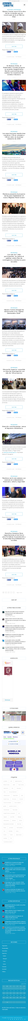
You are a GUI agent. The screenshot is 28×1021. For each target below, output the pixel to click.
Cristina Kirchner (7, 795)
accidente (5, 781)
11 (7, 993)
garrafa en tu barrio (13, 806)
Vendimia (5, 838)
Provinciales (17, 9)
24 (3, 997)
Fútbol (4, 956)
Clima (5, 791)
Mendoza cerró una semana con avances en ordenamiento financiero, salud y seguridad (14, 479)
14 (17, 993)
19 (10, 995)
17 (3, 995)
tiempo (17, 831)
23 (24, 995)
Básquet (5, 958)
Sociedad (4, 969)
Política (3, 971)
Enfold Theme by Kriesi (18, 1017)
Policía (5, 827)
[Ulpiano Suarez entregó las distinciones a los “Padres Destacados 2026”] (14, 324)
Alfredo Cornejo (6, 784)
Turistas (11, 834)
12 (10, 993)
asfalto (14, 784)
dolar (22, 795)
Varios (4, 964)
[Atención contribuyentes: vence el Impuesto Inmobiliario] (14, 439)
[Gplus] (23, 1019)
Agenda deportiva (18, 781)
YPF (11, 838)
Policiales (4, 966)
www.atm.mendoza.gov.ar (10, 452)
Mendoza (14, 820)
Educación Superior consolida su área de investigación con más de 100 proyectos (14, 371)
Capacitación (6, 788)
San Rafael (10, 831)
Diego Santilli (15, 795)
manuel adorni (6, 820)
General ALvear (6, 809)
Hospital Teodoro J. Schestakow (9, 813)
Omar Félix (19, 823)
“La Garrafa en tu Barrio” (8, 841)
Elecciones (14, 799)
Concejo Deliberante (13, 791)
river (4, 831)
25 (7, 997)
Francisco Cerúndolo (7, 802)
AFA (11, 781)
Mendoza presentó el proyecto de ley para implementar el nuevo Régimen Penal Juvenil (14, 195)
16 (24, 993)
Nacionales (4, 951)
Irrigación (5, 816)
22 (20, 995)
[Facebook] (9, 1019)
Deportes (4, 953)
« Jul (7, 1002)
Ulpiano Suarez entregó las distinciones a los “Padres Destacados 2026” (14, 311)
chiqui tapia (19, 788)
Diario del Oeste (10, 1017)
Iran (19, 813)
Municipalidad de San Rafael (9, 823)
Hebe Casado (15, 809)
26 (10, 997)
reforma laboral (19, 827)
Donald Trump (6, 799)
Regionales (4, 945)
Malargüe (19, 816)
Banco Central (21, 784)
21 (17, 995)
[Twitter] (13, 1019)
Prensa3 (19, 56)
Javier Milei (12, 816)
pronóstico (11, 827)
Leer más (14, 46)
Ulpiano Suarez (19, 834)
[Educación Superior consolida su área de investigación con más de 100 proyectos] (14, 383)
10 (3, 993)
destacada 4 (10, 9)
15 (20, 993)
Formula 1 (21, 799)
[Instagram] (17, 1019)
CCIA (12, 788)
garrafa (5, 806)
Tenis (4, 961)
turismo (5, 834)
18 (7, 995)
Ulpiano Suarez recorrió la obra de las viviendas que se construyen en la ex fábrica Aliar (14, 14)
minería (20, 820)
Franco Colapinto (17, 802)
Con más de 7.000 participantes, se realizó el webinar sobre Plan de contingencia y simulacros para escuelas (14, 258)
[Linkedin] (11, 1019)
